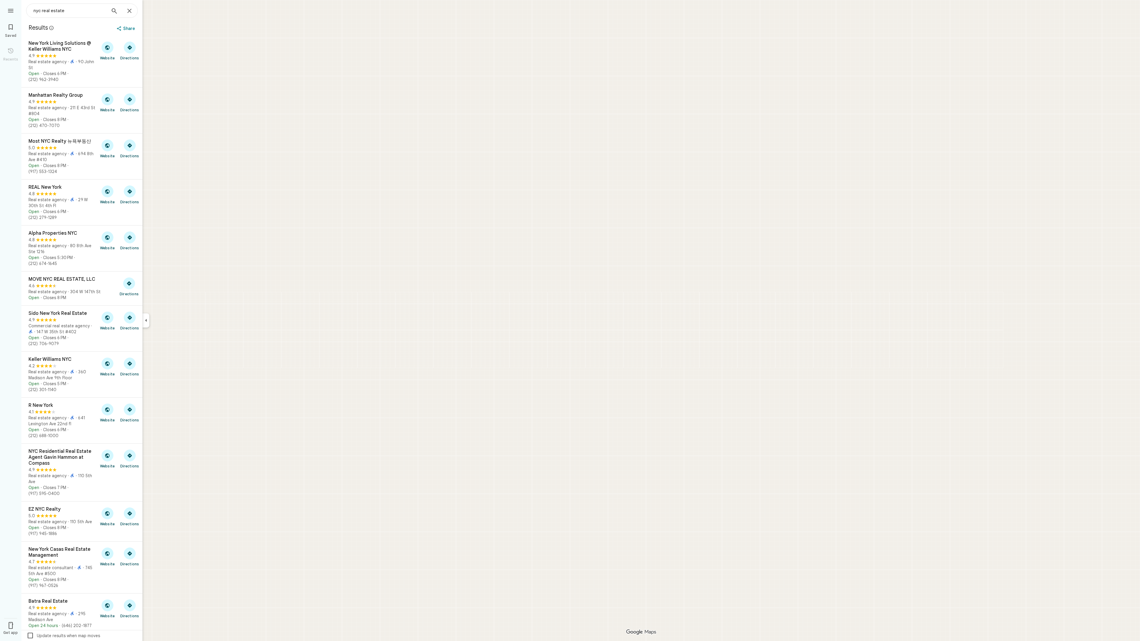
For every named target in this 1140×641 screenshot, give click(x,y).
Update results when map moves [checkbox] (63, 635)
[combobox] (70, 10)
